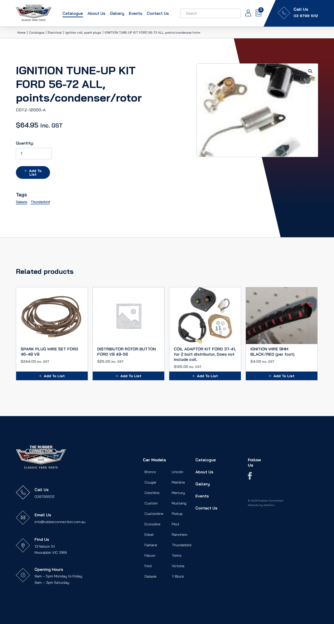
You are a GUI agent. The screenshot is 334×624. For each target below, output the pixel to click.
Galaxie (151, 576)
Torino (177, 555)
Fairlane (151, 545)
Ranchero (179, 534)
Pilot (175, 524)
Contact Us (158, 13)
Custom (151, 503)
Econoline (152, 524)
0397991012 (45, 496)
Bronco (150, 471)
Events (135, 13)
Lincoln (177, 471)
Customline (154, 513)
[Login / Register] (246, 13)
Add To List (35, 172)
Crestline (152, 492)
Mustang (179, 503)
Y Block (178, 576)
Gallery (117, 13)
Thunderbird (181, 545)
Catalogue (72, 13)
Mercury (178, 492)
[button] (310, 71)
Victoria (178, 566)
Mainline (178, 482)
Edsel (149, 534)
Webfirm (269, 505)
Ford (148, 566)
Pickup (177, 513)
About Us (96, 13)
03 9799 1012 (306, 15)
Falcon (150, 555)
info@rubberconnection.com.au (60, 521)
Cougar (150, 482)
